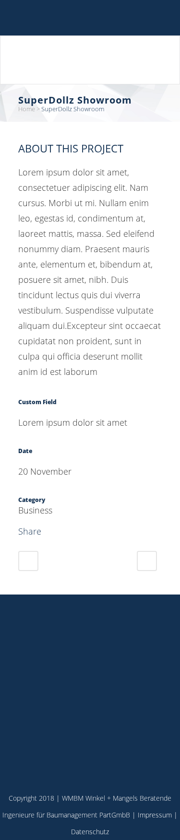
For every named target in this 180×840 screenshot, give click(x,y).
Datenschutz (90, 831)
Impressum (155, 814)
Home (26, 109)
